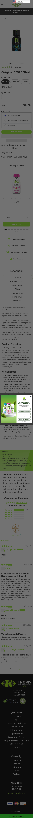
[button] (24, 409)
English (19, 1)
